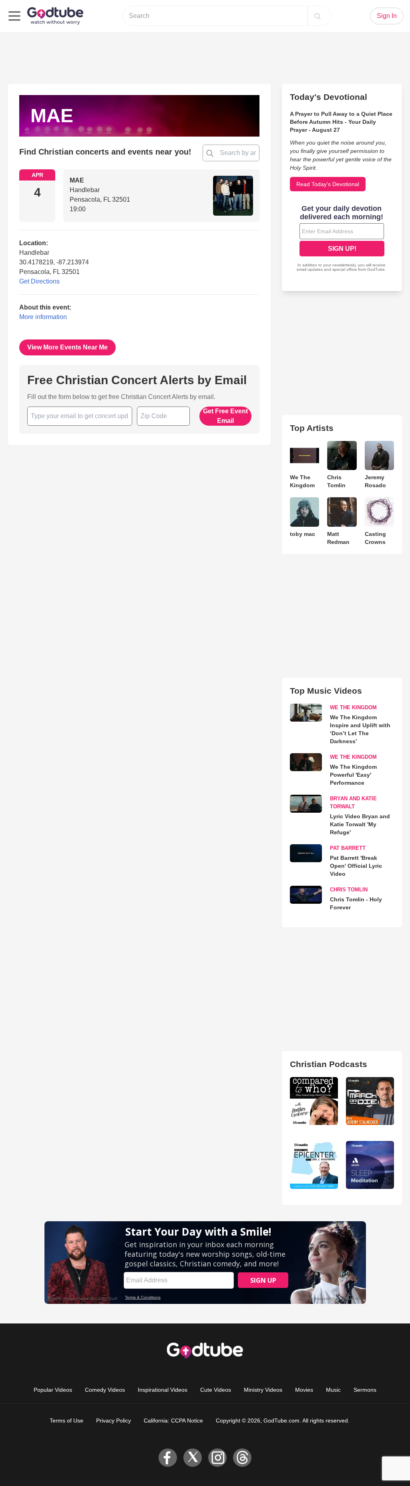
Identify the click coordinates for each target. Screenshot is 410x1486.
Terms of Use (66, 1420)
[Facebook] (168, 1457)
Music (333, 1390)
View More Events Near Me (67, 347)
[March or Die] (370, 1101)
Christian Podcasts (328, 1064)
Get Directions (39, 281)
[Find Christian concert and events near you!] (210, 153)
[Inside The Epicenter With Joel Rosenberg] (314, 1165)
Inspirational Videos (162, 1390)
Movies (304, 1390)
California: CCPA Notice (173, 1420)
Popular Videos (53, 1390)
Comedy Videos (105, 1390)
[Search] (317, 16)
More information (43, 316)
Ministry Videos (263, 1390)
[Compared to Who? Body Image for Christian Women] (314, 1101)
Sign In (387, 15)
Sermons (365, 1390)
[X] (192, 1457)
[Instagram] (217, 1457)
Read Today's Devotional (327, 184)
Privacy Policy (113, 1420)
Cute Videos (215, 1390)
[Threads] (242, 1457)
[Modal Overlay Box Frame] (342, 239)
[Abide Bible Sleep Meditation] (370, 1165)
